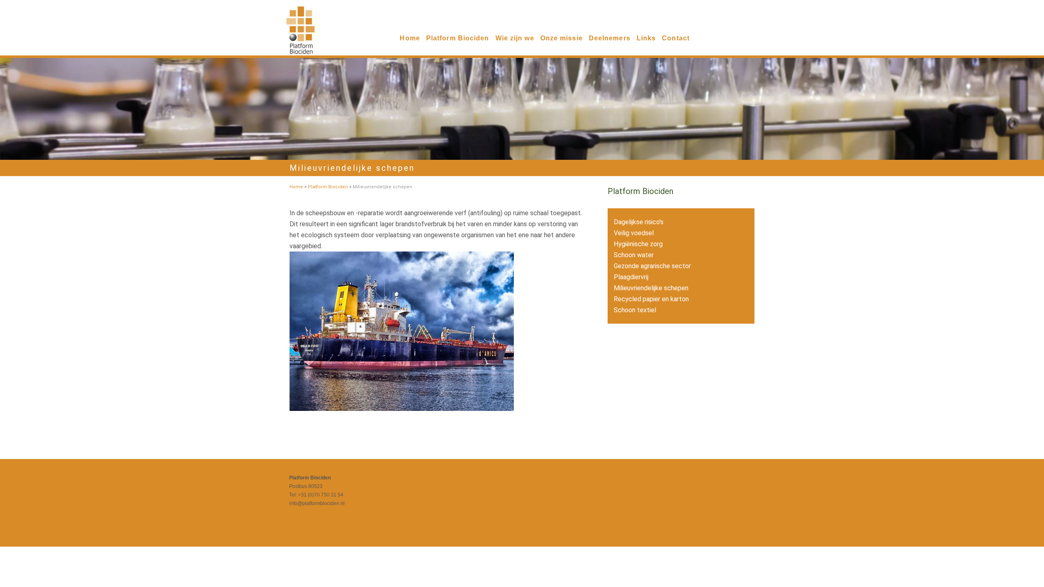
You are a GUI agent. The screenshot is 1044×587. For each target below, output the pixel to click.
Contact (676, 38)
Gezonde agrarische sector (652, 266)
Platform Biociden (457, 38)
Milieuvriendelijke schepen (651, 288)
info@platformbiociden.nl (317, 503)
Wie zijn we (514, 38)
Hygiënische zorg (638, 244)
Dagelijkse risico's (639, 222)
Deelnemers (609, 38)
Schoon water (634, 255)
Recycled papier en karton (651, 299)
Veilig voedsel (634, 233)
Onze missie (561, 38)
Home (410, 38)
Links (646, 38)
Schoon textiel (635, 310)
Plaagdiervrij (631, 277)
